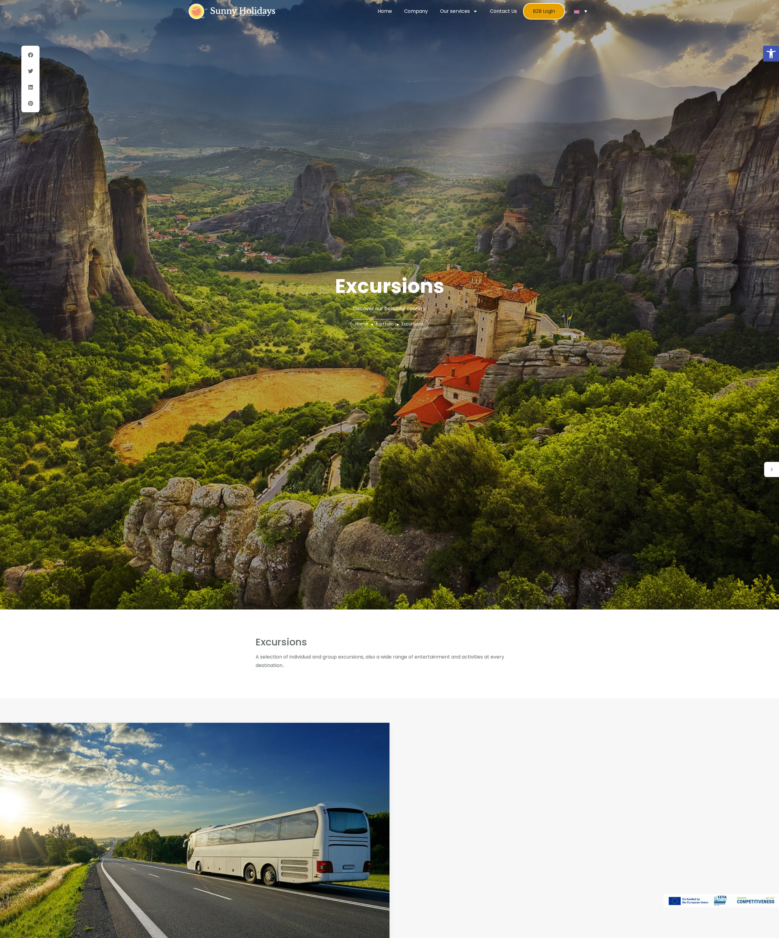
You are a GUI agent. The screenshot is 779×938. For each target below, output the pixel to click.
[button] (30, 55)
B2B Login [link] (544, 11)
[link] (771, 53)
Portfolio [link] (385, 324)
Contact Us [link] (503, 11)
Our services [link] (455, 11)
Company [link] (416, 11)
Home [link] (385, 11)
